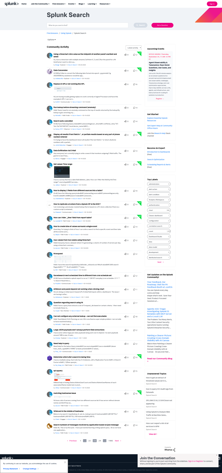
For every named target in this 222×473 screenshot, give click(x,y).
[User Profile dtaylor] (49, 227)
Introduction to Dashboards (158, 152)
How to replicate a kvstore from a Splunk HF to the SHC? (77, 204)
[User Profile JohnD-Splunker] (49, 135)
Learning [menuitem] (91, 4)
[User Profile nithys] (49, 371)
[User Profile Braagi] (49, 55)
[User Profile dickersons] (49, 290)
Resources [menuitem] (104, 4)
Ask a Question (162, 25)
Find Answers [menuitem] (58, 4)
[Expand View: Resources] (109, 3)
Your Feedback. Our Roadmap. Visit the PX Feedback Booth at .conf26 (159, 284)
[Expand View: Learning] (96, 3)
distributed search (155, 257)
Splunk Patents (76, 466)
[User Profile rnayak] (49, 303)
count (151, 231)
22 (89, 441)
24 (100, 441)
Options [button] (50, 39)
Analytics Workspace (156, 200)
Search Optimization (155, 159)
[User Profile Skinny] (49, 151)
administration (154, 184)
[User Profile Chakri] (49, 412)
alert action (153, 189)
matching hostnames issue (65, 393)
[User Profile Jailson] (49, 165)
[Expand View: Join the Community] (49, 3)
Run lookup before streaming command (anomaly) (75, 107)
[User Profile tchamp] (49, 331)
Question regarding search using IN (68, 302)
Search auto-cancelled (63, 121)
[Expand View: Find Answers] (65, 3)
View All (152, 434)
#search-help (159, 133)
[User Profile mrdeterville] (49, 71)
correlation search (155, 226)
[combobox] (97, 25)
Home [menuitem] (24, 4)
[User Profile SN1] (49, 254)
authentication (154, 205)
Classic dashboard (155, 215)
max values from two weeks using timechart (72, 240)
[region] (34, 466)
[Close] (65, 462)
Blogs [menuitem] (81, 4)
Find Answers (52, 33)
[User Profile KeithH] (49, 85)
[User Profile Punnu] (49, 426)
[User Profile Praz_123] (49, 344)
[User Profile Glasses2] (49, 205)
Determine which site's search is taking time (72, 357)
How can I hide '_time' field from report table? (73, 217)
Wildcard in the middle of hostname (68, 411)
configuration (154, 221)
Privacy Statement (10, 469)
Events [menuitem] (71, 4)
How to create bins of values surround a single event (75, 226)
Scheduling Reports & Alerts (158, 164)
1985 (110, 441)
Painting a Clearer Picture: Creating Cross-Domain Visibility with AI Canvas (159, 338)
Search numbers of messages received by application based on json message (86, 425)
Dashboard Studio (155, 236)
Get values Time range (63, 164)
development (153, 252)
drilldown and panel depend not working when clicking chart (79, 289)
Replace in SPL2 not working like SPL (69, 84)
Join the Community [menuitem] (39, 4)
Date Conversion (61, 70)
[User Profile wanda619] (49, 218)
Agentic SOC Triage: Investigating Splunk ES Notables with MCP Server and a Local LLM (159, 313)
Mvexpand (58, 253)
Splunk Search (72, 65)
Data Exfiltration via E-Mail (65, 150)
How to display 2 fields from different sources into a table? (78, 190)
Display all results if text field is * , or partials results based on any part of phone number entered (87, 135)
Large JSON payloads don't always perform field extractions (79, 330)
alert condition (154, 194)
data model (153, 247)
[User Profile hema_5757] (49, 122)
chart (151, 210)
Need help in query (61, 343)
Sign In (212, 4)
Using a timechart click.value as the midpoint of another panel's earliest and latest (85, 55)
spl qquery (58, 370)
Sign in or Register (195, 461)
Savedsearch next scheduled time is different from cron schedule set (83, 275)
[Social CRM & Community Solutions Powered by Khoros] (170, 449)
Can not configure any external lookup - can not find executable (80, 316)
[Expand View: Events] (75, 3)
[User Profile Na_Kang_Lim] (49, 358)
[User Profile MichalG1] (49, 108)
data (150, 242)
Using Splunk (66, 33)
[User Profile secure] (49, 241)
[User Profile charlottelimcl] (49, 191)
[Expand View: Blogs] (84, 3)
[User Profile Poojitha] (49, 276)
